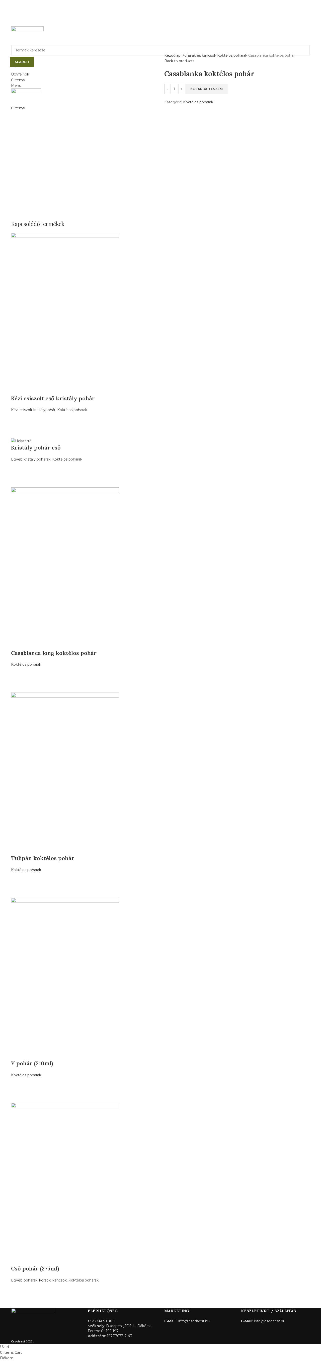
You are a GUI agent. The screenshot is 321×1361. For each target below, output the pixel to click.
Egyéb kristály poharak (30, 459)
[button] (17, 419)
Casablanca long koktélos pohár (54, 652)
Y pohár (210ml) (32, 1063)
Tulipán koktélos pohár (42, 858)
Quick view (17, 431)
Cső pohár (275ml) (35, 1268)
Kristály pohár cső (36, 447)
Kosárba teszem (206, 89)
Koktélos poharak (232, 55)
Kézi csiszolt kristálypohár (33, 410)
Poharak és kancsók (199, 55)
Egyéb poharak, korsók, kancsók (39, 1280)
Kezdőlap (173, 55)
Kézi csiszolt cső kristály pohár (53, 398)
